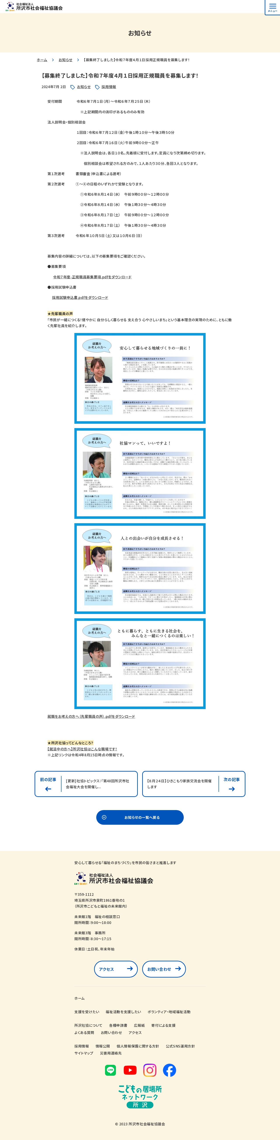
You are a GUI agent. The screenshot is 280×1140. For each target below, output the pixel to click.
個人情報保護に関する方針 (138, 1046)
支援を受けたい (86, 1011)
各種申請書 (118, 1025)
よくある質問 (84, 1032)
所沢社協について (88, 1025)
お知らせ (65, 59)
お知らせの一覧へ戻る (142, 817)
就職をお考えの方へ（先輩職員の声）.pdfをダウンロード (91, 716)
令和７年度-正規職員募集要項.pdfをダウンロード (92, 276)
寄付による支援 (163, 1025)
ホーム (42, 59)
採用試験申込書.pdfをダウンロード (80, 297)
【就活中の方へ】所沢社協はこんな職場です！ (82, 748)
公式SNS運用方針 (180, 1046)
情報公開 (103, 1046)
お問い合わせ (159, 969)
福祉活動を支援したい (123, 1011)
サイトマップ (83, 1053)
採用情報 (109, 86)
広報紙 (139, 1025)
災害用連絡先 (111, 1053)
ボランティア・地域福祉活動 (169, 1011)
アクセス (106, 969)
